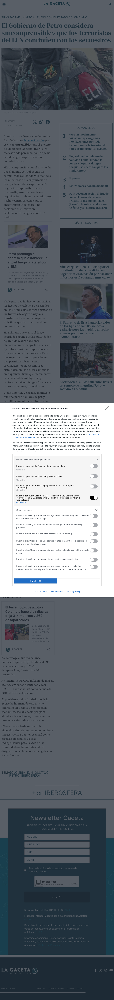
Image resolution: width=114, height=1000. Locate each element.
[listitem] (57, 459)
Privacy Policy (73, 591)
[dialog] (57, 500)
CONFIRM (35, 581)
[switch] (94, 466)
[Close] (108, 409)
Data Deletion (40, 591)
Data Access (57, 591)
